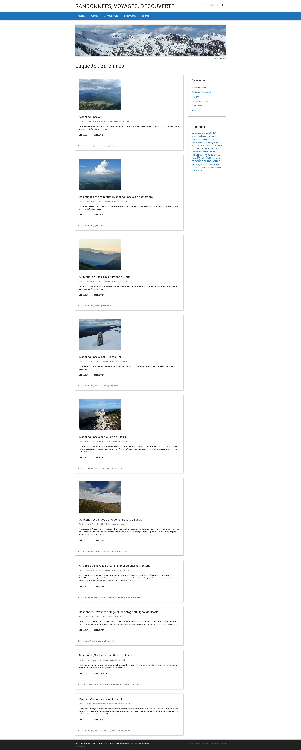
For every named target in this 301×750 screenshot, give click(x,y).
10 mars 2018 (89, 361)
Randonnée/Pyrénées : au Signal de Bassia (106, 655)
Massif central (197, 152)
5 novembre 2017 (90, 441)
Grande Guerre (202, 146)
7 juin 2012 (88, 616)
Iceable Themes (80, 746)
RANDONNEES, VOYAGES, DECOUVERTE (125, 6)
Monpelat (205, 152)
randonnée (111, 551)
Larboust (195, 149)
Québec (219, 158)
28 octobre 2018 (90, 281)
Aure (84, 146)
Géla (208, 146)
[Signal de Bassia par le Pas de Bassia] (100, 430)
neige (113, 684)
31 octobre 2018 (90, 201)
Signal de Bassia (89, 117)
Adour (85, 684)
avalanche (196, 137)
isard (211, 146)
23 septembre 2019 (91, 121)
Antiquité (195, 133)
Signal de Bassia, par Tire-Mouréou (101, 357)
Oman (218, 155)
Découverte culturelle (200, 101)
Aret (199, 133)
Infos (116, 570)
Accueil (81, 16)
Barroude (195, 140)
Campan (209, 140)
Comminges (196, 143)
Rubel (206, 164)
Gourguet (195, 146)
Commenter (99, 135)
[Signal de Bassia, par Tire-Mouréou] (100, 350)
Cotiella (202, 143)
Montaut (97, 597)
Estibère (209, 143)
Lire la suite (84, 135)
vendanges (136, 597)
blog (205, 140)
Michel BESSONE (106, 121)
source (127, 731)
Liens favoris (130, 16)
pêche (213, 158)
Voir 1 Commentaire (102, 674)
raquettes (121, 731)
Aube (207, 133)
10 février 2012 (90, 703)
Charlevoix (216, 140)
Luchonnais (212, 148)
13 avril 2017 (89, 524)
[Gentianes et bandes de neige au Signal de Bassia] (100, 512)
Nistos (102, 597)
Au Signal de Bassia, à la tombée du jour (104, 277)
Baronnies (90, 146)
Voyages (195, 97)
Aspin (203, 133)
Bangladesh (208, 136)
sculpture (201, 167)
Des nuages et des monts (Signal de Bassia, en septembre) (116, 197)
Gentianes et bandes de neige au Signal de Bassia (110, 519)
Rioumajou (197, 164)
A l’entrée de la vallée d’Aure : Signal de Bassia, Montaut (114, 565)
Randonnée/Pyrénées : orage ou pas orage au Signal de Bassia (118, 612)
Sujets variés (197, 106)
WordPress (133, 743)
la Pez (220, 146)
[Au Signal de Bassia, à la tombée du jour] (100, 270)
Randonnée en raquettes (120, 361)
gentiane (97, 551)
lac (215, 145)
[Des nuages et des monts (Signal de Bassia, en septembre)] (100, 190)
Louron (202, 148)
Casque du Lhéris (100, 146)
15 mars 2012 (89, 660)
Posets (96, 306)
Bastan (200, 140)
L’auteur (94, 16)
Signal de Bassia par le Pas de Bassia (102, 437)
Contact (145, 16)
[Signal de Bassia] (100, 110)
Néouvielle (210, 154)
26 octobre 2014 (90, 570)
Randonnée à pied (122, 121)
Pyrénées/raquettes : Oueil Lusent (100, 699)
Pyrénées (104, 551)
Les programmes (111, 16)
